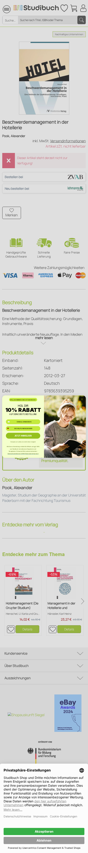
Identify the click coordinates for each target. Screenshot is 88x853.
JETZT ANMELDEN (23, 435)
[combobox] (9, 428)
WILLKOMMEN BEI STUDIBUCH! (23, 399)
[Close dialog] (82, 399)
